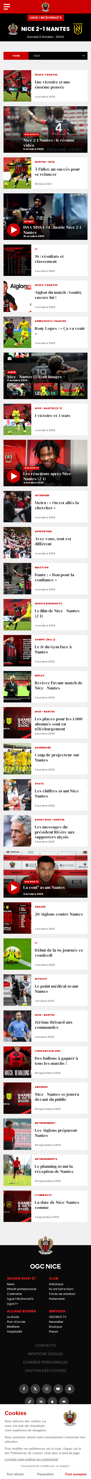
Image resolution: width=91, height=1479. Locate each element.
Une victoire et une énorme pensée (46, 86)
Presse (53, 1331)
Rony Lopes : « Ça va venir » (46, 332)
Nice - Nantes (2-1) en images (46, 376)
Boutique (55, 1327)
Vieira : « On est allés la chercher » (46, 506)
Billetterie (13, 1327)
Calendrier (14, 1294)
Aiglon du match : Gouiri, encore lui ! (46, 296)
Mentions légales (45, 1354)
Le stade (13, 1317)
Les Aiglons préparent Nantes (46, 1134)
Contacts (45, 1345)
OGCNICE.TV (57, 1317)
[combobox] (58, 55)
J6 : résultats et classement (46, 260)
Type (16, 56)
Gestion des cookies (45, 1370)
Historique (56, 1284)
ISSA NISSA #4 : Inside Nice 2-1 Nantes (46, 216)
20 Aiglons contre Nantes (46, 918)
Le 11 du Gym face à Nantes (46, 650)
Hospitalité (14, 1331)
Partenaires (57, 1299)
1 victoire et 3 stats (46, 419)
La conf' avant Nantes (46, 874)
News (10, 1284)
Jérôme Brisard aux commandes (46, 1026)
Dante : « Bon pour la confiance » (46, 578)
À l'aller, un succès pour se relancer (46, 173)
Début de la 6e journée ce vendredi (46, 954)
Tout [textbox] (36, 56)
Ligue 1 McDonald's (20, 1299)
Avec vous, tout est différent (46, 542)
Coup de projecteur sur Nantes (46, 758)
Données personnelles (45, 1362)
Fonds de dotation (62, 1294)
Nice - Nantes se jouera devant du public (46, 1098)
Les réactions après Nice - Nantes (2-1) (46, 463)
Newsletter (56, 1322)
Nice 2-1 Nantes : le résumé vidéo (46, 129)
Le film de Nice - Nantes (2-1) (46, 614)
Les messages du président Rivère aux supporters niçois (46, 831)
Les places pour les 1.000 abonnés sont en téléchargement (46, 722)
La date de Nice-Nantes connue (46, 1206)
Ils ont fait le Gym (61, 1289)
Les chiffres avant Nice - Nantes (46, 795)
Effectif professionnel (21, 1289)
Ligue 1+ (12, 1304)
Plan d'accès (16, 1322)
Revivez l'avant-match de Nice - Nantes (46, 686)
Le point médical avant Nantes (46, 990)
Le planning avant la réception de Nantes (46, 1170)
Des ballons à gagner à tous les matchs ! (46, 1062)
